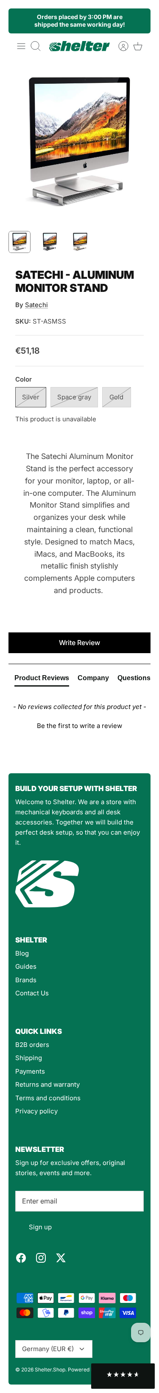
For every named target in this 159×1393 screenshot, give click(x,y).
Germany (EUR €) (48, 1349)
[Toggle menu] (21, 46)
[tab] (41, 679)
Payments (30, 1071)
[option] (79, 143)
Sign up (40, 1227)
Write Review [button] (79, 642)
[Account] (119, 46)
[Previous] (20, 20)
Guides (25, 966)
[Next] (139, 20)
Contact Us (32, 993)
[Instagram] (41, 1258)
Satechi (36, 305)
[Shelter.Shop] (79, 46)
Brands (25, 980)
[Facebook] (21, 1258)
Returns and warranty (47, 1084)
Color (23, 379)
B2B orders (32, 1045)
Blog (22, 953)
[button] (79, 724)
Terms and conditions (48, 1098)
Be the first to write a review (79, 726)
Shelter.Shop (50, 1369)
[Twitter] (61, 1258)
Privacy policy (36, 1111)
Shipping (28, 1058)
